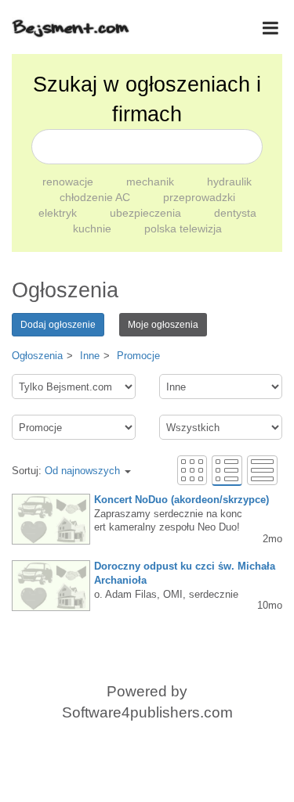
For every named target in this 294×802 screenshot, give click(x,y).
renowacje (69, 181)
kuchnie (93, 228)
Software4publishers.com (147, 712)
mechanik (151, 181)
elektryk (59, 213)
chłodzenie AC (96, 197)
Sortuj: (66, 471)
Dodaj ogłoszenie (58, 324)
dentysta (235, 213)
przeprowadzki (199, 197)
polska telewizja (183, 228)
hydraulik (229, 181)
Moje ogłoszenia (163, 324)
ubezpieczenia (147, 213)
